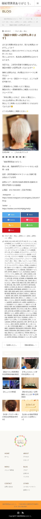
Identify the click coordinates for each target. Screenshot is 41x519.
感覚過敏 (27, 287)
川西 (14, 285)
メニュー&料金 (9, 470)
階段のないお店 (13, 333)
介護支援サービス (31, 270)
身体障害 (22, 324)
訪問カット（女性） (25, 236)
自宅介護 (10, 311)
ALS (10, 241)
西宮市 (28, 315)
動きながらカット (14, 276)
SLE (25, 241)
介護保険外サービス (13, 270)
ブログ (25, 470)
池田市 (16, 296)
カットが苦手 (16, 243)
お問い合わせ (9, 487)
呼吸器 (23, 276)
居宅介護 (9, 285)
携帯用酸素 (17, 289)
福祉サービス (30, 304)
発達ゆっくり (30, 298)
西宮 (23, 315)
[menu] (38, 3)
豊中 (25, 322)
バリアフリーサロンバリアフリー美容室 (19, 254)
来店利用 (27, 291)
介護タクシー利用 (20, 267)
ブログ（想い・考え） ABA (13, 261)
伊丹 (6, 272)
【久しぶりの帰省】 (9, 392)
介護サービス (11, 267)
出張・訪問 (23, 274)
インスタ (26, 477)
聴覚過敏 (7, 309)
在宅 (27, 276)
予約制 (26, 265)
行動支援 (15, 315)
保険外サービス (17, 272)
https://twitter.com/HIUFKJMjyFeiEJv (16, 208)
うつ (30, 241)
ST (27, 241)
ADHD (7, 241)
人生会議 (32, 265)
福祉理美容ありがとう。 (24, 516)
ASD (13, 241)
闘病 (18, 330)
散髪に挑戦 (8, 291)
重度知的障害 (19, 328)
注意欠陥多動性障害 (25, 296)
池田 (12, 296)
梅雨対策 (13, 294)
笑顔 (14, 307)
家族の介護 (23, 283)
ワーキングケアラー (13, 265)
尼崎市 (33, 283)
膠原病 (35, 309)
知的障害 (9, 302)
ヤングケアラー (9, 263)
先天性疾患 (26, 272)
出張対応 (30, 274)
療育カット (22, 298)
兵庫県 (17, 274)
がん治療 (18, 246)
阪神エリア (29, 330)
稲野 (10, 307)
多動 (35, 278)
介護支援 (22, 270)
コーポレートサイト (29, 487)
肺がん (30, 309)
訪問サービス (9, 320)
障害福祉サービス (23, 337)
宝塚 (25, 280)
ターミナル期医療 (29, 250)
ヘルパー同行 (32, 261)
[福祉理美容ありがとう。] (17, 3)
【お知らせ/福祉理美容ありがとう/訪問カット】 (29, 416)
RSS (22, 512)
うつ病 (34, 241)
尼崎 (28, 283)
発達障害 (23, 300)
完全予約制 (20, 280)
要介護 (33, 315)
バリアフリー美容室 (30, 256)
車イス (28, 324)
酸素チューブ (23, 326)
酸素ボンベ (31, 326)
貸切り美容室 (15, 324)
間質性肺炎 (12, 330)
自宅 (6, 311)
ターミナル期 (19, 250)
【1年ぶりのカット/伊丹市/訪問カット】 (29, 373)
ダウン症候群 (15, 252)
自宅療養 (17, 311)
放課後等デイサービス (28, 289)
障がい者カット (14, 335)
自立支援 (23, 311)
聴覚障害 (13, 309)
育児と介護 (23, 309)
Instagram (18, 512)
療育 (16, 298)
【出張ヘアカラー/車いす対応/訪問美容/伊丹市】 (10, 416)
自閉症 (17, 313)
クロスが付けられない (28, 246)
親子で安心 (17, 317)
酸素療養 (12, 328)
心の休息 (12, 287)
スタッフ (26, 460)
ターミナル (11, 250)
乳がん (22, 265)
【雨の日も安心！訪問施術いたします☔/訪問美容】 (29, 394)
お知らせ (26, 473)
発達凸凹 (17, 300)
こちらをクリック (21, 152)
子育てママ (12, 280)
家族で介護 (15, 283)
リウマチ (17, 263)
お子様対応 (8, 243)
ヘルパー (24, 261)
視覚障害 (10, 317)
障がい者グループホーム (27, 335)
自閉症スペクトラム (26, 313)
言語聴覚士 (25, 317)
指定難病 (10, 289)
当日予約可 (24, 285)
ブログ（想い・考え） (21, 31)
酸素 (16, 326)
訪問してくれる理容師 (20, 320)
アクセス (26, 457)
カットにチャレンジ (27, 243)
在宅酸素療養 (29, 278)
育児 (18, 309)
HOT (17, 241)
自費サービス (30, 311)
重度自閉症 (27, 328)
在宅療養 (21, 278)
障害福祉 (15, 337)
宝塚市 (30, 280)
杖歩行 (22, 291)
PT (22, 241)
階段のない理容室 (23, 333)
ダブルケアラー (24, 252)
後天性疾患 (31, 285)
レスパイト (24, 263)
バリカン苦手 (9, 259)
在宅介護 (9, 278)
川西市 (18, 285)
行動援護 (9, 315)
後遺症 (7, 287)
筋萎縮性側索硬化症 (22, 307)
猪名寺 (13, 298)
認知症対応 (20, 322)
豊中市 (30, 322)
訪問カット (32, 317)
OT (20, 241)
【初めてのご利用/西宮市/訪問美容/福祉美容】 (10, 373)
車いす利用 (11, 326)
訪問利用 (13, 322)
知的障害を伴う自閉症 (19, 302)
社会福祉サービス (12, 304)
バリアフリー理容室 (17, 256)
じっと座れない (24, 248)
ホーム (7, 457)
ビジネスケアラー (18, 259)
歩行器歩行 (20, 294)
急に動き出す (19, 287)
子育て (7, 280)
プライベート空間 (30, 259)
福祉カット (21, 304)
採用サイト (26, 490)
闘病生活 (23, 330)
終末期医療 (32, 307)
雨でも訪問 (33, 337)
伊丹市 (10, 272)
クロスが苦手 (9, 248)
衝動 (20, 315)
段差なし (27, 294)
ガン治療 (12, 246)
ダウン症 (7, 252)
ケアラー (16, 248)
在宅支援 (15, 278)
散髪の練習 (15, 291)
